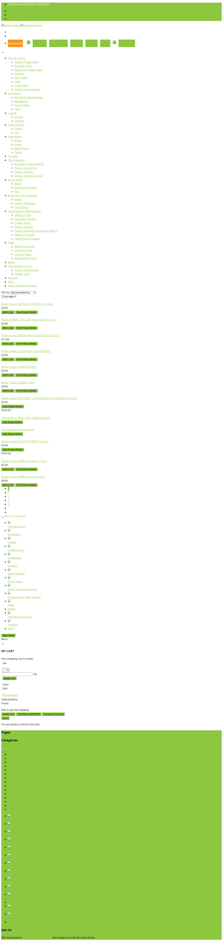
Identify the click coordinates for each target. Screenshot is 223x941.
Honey (18, 145)
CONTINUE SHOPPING (28, 714)
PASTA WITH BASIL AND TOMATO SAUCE (26, 418)
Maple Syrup (21, 148)
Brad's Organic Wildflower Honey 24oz (23, 477)
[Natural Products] (31, 25)
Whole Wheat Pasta (25, 258)
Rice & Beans (15, 180)
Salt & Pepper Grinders (27, 239)
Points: (5, 703)
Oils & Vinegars (16, 160)
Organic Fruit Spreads (26, 270)
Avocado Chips (23, 66)
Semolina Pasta (23, 251)
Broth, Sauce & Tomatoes (22, 196)
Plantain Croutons (24, 235)
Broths (18, 200)
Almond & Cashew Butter (28, 97)
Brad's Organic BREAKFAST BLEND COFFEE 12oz (30, 336)
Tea (16, 133)
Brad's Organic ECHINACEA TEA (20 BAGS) (26, 351)
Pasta (11, 243)
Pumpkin (13, 278)
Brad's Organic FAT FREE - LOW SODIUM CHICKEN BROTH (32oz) (39, 398)
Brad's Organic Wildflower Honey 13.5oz (24, 461)
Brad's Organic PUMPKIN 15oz (19, 367)
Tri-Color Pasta (22, 254)
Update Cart (9, 678)
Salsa (17, 82)
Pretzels (19, 74)
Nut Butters (14, 94)
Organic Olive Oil (23, 172)
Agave (18, 141)
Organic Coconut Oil (25, 168)
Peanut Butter (22, 105)
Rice (17, 192)
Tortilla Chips (21, 86)
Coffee (18, 129)
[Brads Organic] (10, 25)
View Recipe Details (12, 422)
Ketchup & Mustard (25, 219)
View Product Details (26, 312)
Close (5, 718)
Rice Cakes (20, 78)
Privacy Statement (107, 938)
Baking (11, 262)
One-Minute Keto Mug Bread (17, 430)
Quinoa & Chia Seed (25, 188)
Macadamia (21, 101)
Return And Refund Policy (22, 286)
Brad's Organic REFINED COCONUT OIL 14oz (27, 304)
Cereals (12, 113)
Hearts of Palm (23, 215)
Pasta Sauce (21, 207)
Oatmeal (19, 121)
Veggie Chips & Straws (27, 90)
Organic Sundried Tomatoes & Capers (35, 231)
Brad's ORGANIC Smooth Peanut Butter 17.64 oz (29, 320)
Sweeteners (15, 137)
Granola (18, 117)
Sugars (18, 152)
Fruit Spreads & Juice (20, 266)
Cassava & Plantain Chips (28, 70)
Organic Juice (22, 274)
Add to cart (8, 312)
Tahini (17, 109)
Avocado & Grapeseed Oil (29, 164)
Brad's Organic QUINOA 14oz (17, 383)
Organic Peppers (23, 227)
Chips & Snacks (16, 58)
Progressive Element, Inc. (37, 938)
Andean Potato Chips (26, 62)
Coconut (13, 156)
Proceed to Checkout (53, 714)
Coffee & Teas (16, 125)
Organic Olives (22, 223)
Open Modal (8, 635)
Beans (17, 184)
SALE (11, 282)
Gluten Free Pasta (24, 247)
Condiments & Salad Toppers (24, 211)
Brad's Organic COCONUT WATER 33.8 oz (24, 442)
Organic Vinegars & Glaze (28, 176)
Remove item (10, 695)
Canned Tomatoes (24, 203)
